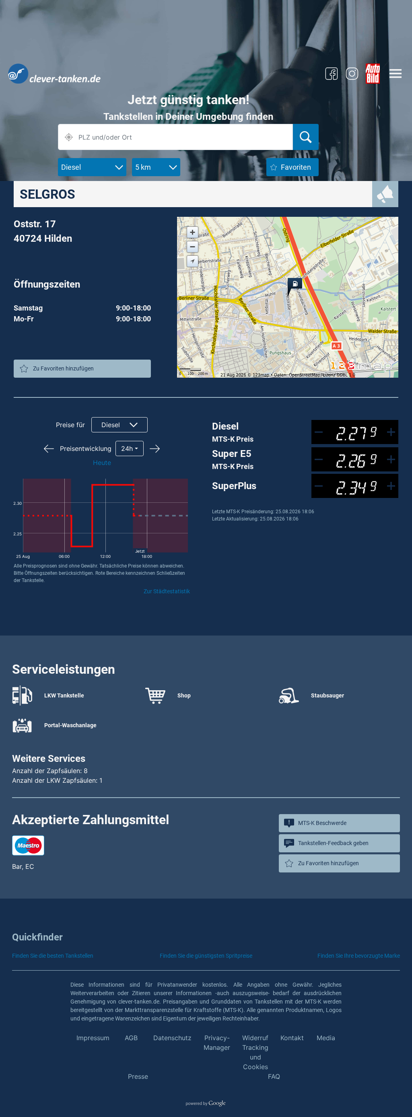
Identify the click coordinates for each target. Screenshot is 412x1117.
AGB (131, 1038)
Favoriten (296, 167)
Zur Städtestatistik (167, 591)
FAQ (274, 1076)
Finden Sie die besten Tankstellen (52, 955)
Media (326, 1038)
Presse (138, 1076)
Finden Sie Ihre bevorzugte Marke (358, 955)
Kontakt (292, 1038)
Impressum (92, 1038)
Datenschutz (172, 1038)
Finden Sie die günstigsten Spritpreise (206, 955)
